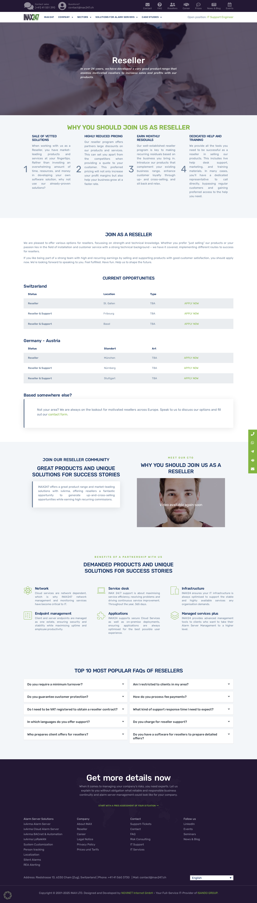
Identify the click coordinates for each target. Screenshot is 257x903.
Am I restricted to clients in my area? (160, 684)
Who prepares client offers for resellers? (57, 734)
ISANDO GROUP (207, 893)
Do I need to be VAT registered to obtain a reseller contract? (72, 709)
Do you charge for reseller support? (160, 722)
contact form (57, 414)
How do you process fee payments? (160, 697)
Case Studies (150, 17)
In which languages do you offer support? (58, 722)
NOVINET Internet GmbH (137, 893)
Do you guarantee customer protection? (57, 697)
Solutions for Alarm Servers (114, 17)
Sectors (82, 17)
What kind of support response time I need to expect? (173, 709)
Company (64, 17)
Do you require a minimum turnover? (55, 684)
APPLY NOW (191, 303)
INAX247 (49, 17)
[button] (75, 684)
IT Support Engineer (220, 17)
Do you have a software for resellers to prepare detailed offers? (175, 736)
